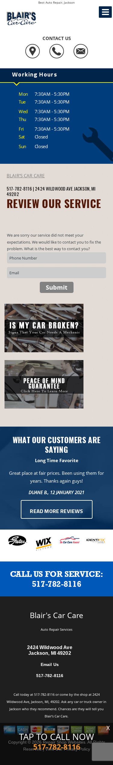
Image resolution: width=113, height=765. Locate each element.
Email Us (50, 664)
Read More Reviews (56, 512)
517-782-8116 (19, 188)
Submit (56, 287)
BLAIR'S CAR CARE (26, 176)
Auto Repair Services (56, 629)
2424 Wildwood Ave (54, 188)
